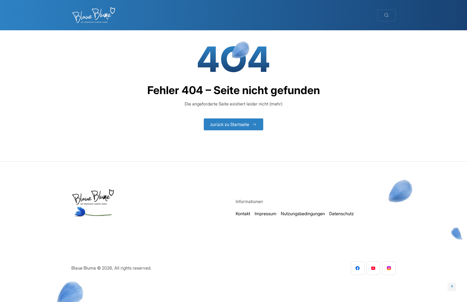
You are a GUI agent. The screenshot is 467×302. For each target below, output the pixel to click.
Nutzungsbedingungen (303, 213)
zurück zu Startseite (229, 124)
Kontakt (243, 213)
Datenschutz (341, 213)
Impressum (265, 213)
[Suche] (386, 15)
